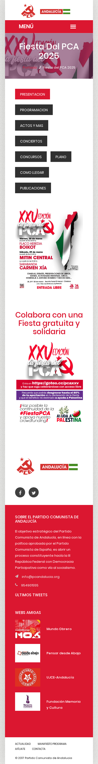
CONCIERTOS (31, 141)
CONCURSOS (31, 156)
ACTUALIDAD (23, 744)
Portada (30, 67)
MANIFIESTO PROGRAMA (52, 744)
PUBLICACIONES (33, 188)
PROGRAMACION (34, 109)
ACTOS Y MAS (31, 125)
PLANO (61, 156)
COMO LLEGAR (32, 172)
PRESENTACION (32, 94)
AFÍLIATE (20, 749)
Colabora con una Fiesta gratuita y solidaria (49, 323)
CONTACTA (38, 749)
